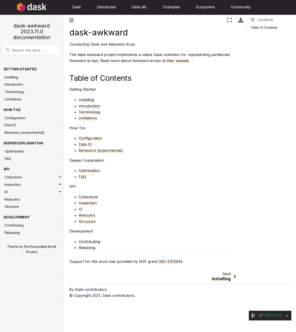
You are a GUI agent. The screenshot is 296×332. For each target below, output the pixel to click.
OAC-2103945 (170, 261)
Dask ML (139, 7)
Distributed (106, 7)
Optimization (14, 151)
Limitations (13, 99)
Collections (13, 177)
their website (177, 60)
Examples (171, 7)
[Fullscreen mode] (229, 20)
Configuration (15, 118)
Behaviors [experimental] (24, 132)
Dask (76, 7)
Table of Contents (264, 27)
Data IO (10, 125)
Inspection (13, 184)
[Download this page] (240, 20)
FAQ (8, 159)
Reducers (12, 199)
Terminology (14, 92)
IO (6, 192)
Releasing (12, 233)
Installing (11, 77)
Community (241, 7)
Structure (12, 207)
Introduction (14, 85)
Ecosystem (205, 7)
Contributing (14, 225)
